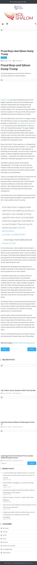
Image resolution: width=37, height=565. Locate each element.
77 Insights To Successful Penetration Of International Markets (32, 349)
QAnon (33, 343)
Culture (5, 532)
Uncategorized (7, 549)
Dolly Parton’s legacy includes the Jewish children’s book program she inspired (19, 491)
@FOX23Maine (8, 231)
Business (4, 57)
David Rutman (18, 61)
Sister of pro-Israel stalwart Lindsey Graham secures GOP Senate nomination (19, 506)
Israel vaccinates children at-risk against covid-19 (18, 423)
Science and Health (9, 546)
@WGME (21, 227)
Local (4, 539)
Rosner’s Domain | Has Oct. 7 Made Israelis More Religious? (18, 498)
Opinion (5, 542)
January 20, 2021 (9, 243)
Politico (28, 147)
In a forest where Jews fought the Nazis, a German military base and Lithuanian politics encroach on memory (19, 475)
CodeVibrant (29, 563)
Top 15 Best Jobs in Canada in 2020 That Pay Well (18, 390)
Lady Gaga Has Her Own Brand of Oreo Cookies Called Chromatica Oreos (17, 457)
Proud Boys (26, 343)
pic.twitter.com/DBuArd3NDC (13, 234)
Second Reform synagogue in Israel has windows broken (18, 484)
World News (7, 553)
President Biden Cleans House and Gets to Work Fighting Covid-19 (6, 349)
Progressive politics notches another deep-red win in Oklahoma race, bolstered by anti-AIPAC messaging (19, 514)
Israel (4, 535)
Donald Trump (5, 100)
